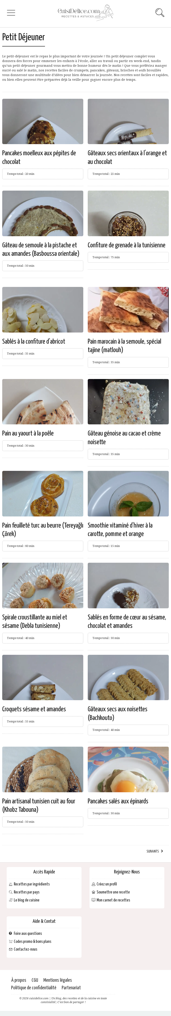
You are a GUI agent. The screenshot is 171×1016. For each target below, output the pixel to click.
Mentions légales (57, 980)
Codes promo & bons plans (32, 941)
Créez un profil (107, 884)
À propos (18, 980)
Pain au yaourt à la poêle (28, 433)
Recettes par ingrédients (32, 884)
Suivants (153, 851)
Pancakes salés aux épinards (118, 801)
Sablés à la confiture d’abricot (33, 341)
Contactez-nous (25, 949)
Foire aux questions (28, 933)
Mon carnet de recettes (113, 900)
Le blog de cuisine (26, 900)
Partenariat (71, 987)
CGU (35, 980)
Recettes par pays (26, 892)
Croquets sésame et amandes (34, 709)
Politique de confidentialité (33, 987)
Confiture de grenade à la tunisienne (126, 245)
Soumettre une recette (113, 892)
